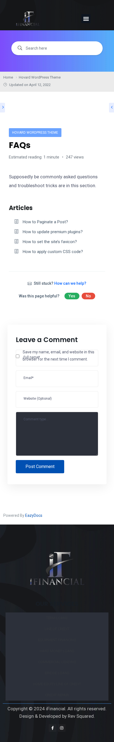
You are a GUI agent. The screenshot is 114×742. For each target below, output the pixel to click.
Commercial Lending (57, 662)
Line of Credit (57, 629)
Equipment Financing (57, 640)
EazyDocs (33, 515)
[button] (85, 18)
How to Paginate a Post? (45, 221)
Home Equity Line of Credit (57, 684)
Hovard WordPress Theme (35, 133)
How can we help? (70, 283)
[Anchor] (36, 207)
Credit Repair (57, 695)
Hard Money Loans (57, 651)
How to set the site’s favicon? (50, 241)
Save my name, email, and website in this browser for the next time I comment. (58, 356)
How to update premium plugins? (53, 231)
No (88, 296)
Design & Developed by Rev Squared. (57, 716)
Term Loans (57, 618)
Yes (72, 296)
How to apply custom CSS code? (53, 251)
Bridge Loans (57, 673)
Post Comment (40, 466)
